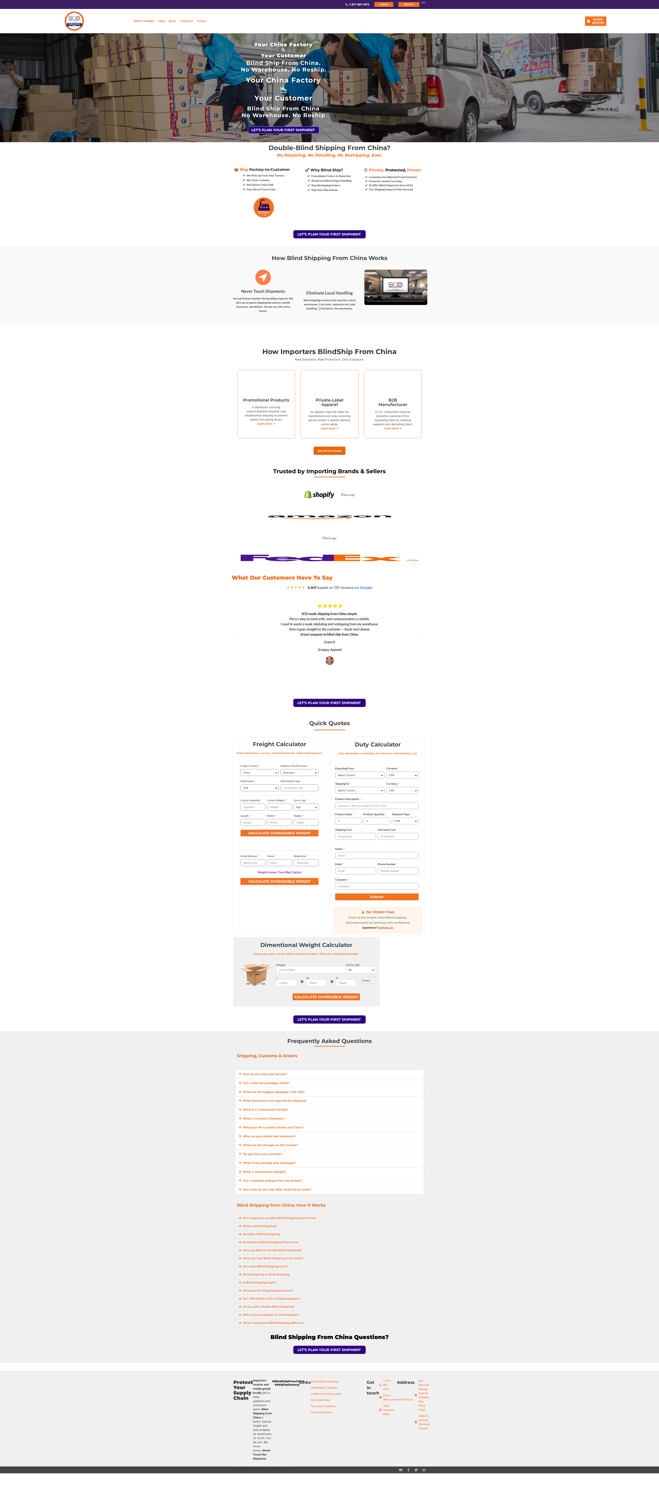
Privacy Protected (321, 1412)
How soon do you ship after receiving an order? (277, 1189)
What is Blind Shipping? (260, 1226)
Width (271, 815)
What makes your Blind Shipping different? (273, 1322)
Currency (392, 768)
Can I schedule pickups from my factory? (272, 1180)
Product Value (343, 814)
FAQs (161, 21)
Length (244, 815)
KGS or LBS (352, 965)
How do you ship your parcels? (265, 1074)
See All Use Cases (329, 450)
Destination (247, 781)
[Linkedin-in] (423, 1469)
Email (338, 864)
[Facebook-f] (408, 1469)
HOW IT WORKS (144, 21)
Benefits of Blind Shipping (261, 1234)
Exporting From (344, 768)
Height (298, 815)
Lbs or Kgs (300, 800)
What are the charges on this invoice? (270, 1145)
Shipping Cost (343, 829)
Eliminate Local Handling (329, 292)
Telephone (300, 856)
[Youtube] (400, 1469)
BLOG (172, 21)
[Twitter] (416, 1469)
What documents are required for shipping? (275, 1100)
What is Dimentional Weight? (264, 1172)
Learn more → (266, 423)
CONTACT (186, 21)
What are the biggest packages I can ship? (274, 1092)
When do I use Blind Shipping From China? (273, 1258)
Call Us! (297, 872)
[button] (235, 635)
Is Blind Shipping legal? (259, 1282)
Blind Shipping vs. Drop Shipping (266, 1274)
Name (271, 856)
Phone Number (387, 864)
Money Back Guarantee (325, 1381)
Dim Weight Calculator (324, 1387)
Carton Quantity (250, 800)
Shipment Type (401, 814)
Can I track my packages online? (266, 1083)
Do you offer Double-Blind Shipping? (269, 1306)
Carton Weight (276, 800)
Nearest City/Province (293, 765)
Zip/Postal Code (290, 781)
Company (341, 879)
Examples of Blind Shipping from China (270, 1242)
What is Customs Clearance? (264, 1118)
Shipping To (342, 783)
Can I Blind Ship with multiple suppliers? (271, 1298)
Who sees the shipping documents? (268, 1290)
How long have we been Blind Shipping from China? (279, 1218)
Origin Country (249, 765)
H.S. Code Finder (320, 1399)
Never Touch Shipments (263, 291)
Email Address (249, 856)
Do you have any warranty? (263, 1154)
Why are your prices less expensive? (269, 1136)
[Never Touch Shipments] (263, 277)
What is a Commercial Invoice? (265, 1109)
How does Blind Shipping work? (265, 1266)
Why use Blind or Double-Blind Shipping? (272, 1250)
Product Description (347, 799)
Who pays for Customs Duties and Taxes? (273, 1127)
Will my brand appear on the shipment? (271, 1314)
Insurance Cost (387, 829)
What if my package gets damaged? (269, 1163)
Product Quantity (374, 814)
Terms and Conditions (324, 1406)
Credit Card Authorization (326, 1393)
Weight (280, 965)
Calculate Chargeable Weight (279, 833)
